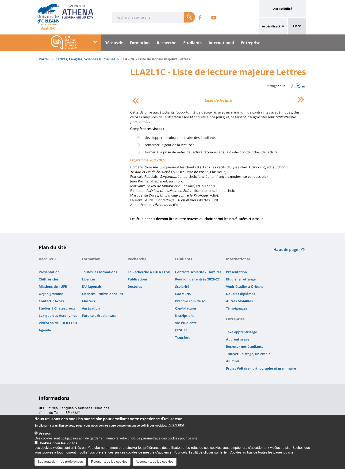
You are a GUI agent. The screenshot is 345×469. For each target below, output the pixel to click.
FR (295, 26)
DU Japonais (92, 286)
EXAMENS (183, 293)
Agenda (45, 330)
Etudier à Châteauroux (57, 308)
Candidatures (186, 308)
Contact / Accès (51, 301)
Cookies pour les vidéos (57, 442)
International (221, 42)
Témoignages (236, 308)
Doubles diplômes (240, 293)
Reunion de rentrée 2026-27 (197, 279)
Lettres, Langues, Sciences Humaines (85, 59)
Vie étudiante (186, 323)
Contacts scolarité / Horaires (198, 272)
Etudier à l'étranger (241, 279)
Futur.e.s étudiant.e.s (99, 315)
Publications (138, 279)
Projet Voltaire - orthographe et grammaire (261, 368)
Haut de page (285, 249)
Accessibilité (282, 9)
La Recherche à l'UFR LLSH (149, 272)
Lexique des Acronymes (58, 315)
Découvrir (113, 42)
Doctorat (135, 286)
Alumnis (232, 361)
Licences (89, 279)
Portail (44, 59)
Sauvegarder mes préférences (60, 461)
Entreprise (250, 42)
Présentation (49, 272)
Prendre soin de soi (190, 301)
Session (44, 433)
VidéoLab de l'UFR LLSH (58, 323)
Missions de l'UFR (53, 286)
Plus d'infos (176, 425)
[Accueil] (48, 13)
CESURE (181, 330)
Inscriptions (184, 315)
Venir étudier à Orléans (244, 286)
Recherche (166, 42)
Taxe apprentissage (241, 332)
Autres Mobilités (239, 301)
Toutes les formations (99, 272)
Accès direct (271, 26)
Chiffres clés (48, 279)
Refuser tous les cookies (109, 461)
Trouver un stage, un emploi (249, 354)
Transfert (182, 337)
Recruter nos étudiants (244, 346)
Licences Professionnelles (102, 293)
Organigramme (51, 293)
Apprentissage (237, 339)
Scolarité (182, 286)
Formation (140, 42)
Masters (88, 301)
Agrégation (91, 308)
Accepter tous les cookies (154, 461)
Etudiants (192, 42)
